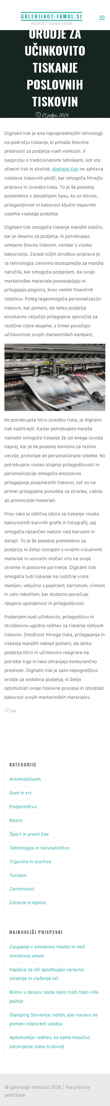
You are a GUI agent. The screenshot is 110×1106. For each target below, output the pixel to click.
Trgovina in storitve (30, 861)
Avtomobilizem (25, 779)
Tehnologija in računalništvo (39, 848)
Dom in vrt (20, 793)
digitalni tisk (65, 169)
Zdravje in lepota (27, 902)
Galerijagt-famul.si (51, 16)
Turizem (17, 875)
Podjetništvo (23, 806)
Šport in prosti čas (29, 834)
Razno (16, 820)
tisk (13, 710)
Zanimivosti (21, 889)
